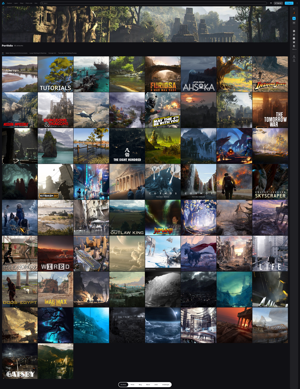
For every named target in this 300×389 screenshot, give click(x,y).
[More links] (297, 3)
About (148, 384)
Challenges (165, 384)
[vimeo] (294, 42)
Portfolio (123, 384)
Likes (156, 384)
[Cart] (271, 3)
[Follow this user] (294, 18)
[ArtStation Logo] (3, 3)
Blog (140, 384)
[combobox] (153, 3)
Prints (132, 384)
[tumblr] (294, 46)
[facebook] (294, 34)
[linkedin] (294, 38)
